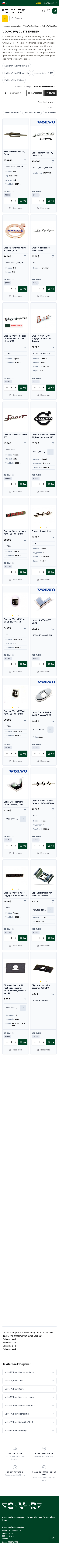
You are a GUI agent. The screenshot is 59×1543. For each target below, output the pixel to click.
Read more (17, 208)
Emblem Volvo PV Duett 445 (17, 73)
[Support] (43, 10)
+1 (50, 910)
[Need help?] (53, 1538)
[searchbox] (33, 18)
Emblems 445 (9, 1339)
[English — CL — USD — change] (4, 3)
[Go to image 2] (46, 527)
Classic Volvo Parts (12, 113)
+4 (50, 452)
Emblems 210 (9, 1342)
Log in (38, 3)
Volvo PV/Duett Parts (31, 26)
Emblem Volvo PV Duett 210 (17, 66)
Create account (50, 3)
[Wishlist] (48, 10)
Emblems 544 (9, 1346)
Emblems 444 (9, 1349)
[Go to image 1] (40, 527)
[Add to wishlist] (25, 160)
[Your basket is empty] (54, 11)
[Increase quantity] (16, 201)
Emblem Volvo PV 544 (14, 80)
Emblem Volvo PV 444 (43, 73)
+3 (50, 730)
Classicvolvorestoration (11, 26)
